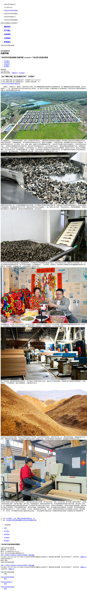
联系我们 (7, 540)
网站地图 (31, 555)
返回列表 (17, 83)
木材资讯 (7, 534)
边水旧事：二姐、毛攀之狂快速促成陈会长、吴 (20, 518)
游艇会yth (15, 73)
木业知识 (22, 73)
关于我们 (7, 531)
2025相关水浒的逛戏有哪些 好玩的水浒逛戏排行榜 (21, 520)
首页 (5, 528)
